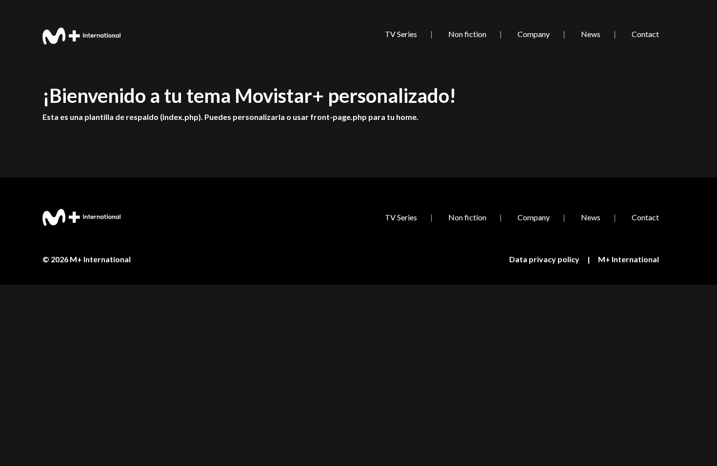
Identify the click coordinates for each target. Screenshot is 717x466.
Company (534, 34)
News (590, 34)
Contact (645, 34)
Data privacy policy (544, 259)
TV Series (401, 34)
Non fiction (467, 34)
